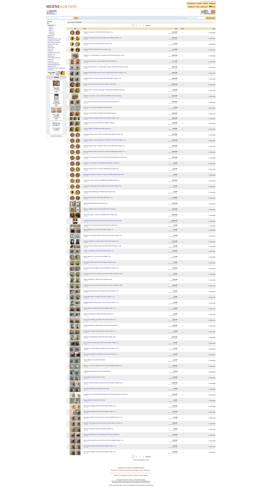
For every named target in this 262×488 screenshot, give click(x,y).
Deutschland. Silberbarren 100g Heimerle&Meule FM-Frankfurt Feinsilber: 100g (101, 241)
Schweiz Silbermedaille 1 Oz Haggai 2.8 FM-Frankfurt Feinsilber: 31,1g (99, 296)
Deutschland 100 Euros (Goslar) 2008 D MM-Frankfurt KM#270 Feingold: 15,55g (101, 118)
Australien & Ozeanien (53, 52)
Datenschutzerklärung (143, 475)
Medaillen (50, 56)
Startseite (116, 475)
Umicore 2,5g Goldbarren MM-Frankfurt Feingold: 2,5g (95, 203)
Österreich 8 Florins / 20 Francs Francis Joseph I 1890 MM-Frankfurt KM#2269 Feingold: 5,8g (104, 89)
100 (138, 460)
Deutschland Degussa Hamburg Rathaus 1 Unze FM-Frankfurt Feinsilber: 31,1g (101, 302)
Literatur (50, 59)
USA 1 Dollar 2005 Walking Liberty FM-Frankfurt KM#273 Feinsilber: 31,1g (100, 446)
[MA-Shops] (208, 12)
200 (140, 460)
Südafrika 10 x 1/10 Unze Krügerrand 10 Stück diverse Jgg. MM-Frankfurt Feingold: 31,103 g (104, 55)
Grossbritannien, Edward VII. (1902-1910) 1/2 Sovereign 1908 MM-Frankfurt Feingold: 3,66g (104, 174)
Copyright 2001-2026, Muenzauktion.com (125, 479)
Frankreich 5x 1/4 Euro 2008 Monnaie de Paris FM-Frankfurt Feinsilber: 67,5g (100, 225)
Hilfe (120, 475)
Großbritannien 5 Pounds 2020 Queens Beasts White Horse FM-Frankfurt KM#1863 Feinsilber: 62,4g (106, 394)
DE (212, 6)
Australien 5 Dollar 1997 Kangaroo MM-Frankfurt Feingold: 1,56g (98, 43)
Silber (50, 28)
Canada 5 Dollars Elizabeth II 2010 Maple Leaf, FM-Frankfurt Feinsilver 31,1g (100, 354)
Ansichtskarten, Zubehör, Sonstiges (55, 68)
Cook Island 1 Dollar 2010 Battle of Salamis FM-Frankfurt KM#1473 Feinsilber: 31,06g (102, 246)
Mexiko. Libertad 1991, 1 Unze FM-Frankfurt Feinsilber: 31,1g (97, 256)
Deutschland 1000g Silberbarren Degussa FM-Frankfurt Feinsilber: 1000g (100, 337)
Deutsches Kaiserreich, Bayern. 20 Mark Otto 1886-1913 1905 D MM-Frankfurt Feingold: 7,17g (104, 145)
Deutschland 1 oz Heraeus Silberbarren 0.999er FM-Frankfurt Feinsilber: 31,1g (101, 348)
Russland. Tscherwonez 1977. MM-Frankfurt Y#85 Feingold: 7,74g (98, 32)
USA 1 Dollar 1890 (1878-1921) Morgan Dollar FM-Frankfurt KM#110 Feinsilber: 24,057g (103, 285)
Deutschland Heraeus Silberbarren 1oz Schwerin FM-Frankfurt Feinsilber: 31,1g (101, 291)
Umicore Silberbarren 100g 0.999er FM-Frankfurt (94, 359)
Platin (50, 30)
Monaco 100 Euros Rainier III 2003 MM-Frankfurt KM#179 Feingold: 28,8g (100, 84)
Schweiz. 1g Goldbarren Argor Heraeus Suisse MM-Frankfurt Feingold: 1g (100, 209)
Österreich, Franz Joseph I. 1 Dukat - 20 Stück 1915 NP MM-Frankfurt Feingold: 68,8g (102, 95)
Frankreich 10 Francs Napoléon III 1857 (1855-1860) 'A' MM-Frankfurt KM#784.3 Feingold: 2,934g (105, 157)
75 (136, 460)
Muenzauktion (136, 481)
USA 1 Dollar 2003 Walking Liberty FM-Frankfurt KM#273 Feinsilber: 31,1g (100, 411)
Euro (49, 45)
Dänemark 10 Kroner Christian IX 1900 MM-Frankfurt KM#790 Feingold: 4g (100, 113)
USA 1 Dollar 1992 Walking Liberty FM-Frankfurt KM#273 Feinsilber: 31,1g (100, 405)
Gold (50, 27)
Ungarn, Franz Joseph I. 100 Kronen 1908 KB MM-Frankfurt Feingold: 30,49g (100, 214)
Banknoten (50, 54)
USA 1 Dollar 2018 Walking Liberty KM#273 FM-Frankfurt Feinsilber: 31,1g (100, 319)
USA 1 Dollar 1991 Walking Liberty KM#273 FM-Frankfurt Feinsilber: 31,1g (100, 331)
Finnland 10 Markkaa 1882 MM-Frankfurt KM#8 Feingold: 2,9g (97, 128)
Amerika (50, 47)
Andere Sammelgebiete (53, 64)
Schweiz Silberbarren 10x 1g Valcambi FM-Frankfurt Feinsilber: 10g (98, 229)
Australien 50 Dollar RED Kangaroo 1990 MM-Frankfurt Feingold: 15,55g (99, 191)
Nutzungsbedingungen (144, 481)
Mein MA (200, 3)
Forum (197, 6)
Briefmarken (50, 66)
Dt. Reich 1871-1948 (52, 40)
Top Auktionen (191, 3)
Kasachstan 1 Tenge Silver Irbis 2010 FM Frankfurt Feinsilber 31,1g (98, 428)
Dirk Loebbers (120, 470)
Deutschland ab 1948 (52, 42)
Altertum (50, 35)
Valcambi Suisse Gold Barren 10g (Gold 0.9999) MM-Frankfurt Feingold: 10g (100, 61)
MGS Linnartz (147, 470)
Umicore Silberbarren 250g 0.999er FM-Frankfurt (94, 377)
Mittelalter (50, 37)
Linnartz (141, 470)
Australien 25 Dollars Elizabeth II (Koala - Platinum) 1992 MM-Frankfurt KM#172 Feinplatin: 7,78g (105, 72)
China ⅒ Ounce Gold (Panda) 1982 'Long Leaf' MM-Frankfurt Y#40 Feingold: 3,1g (101, 101)
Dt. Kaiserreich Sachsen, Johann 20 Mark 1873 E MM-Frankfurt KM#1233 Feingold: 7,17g (103, 134)
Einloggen (190, 6)
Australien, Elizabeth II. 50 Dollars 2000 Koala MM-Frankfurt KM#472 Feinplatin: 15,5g (102, 78)
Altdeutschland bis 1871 (53, 39)
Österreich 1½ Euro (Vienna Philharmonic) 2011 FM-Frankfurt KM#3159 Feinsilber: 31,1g (103, 365)
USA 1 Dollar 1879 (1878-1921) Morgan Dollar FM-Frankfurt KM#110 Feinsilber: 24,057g (103, 273)
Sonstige (51, 33)
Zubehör (50, 61)
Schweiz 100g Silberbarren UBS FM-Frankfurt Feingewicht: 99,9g (98, 279)
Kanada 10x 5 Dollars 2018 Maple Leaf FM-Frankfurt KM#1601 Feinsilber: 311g (101, 268)
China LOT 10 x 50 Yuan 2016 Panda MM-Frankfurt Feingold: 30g (98, 107)
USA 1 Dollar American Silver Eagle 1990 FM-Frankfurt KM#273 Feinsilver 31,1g (101, 342)
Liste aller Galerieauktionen (56, 136)
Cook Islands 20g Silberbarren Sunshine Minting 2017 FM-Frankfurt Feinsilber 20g (101, 434)
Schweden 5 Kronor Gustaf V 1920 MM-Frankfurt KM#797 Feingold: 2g (99, 122)
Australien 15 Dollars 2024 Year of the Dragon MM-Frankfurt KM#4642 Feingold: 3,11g (102, 37)
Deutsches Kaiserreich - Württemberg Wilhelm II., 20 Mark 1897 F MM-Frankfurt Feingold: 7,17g (104, 140)
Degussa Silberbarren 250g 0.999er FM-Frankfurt (94, 400)
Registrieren (212, 3)
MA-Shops (113, 470)
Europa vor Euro (51, 44)
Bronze (50, 32)
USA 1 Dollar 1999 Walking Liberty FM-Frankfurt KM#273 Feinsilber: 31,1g (100, 451)
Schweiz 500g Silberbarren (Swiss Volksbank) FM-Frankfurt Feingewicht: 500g (101, 325)
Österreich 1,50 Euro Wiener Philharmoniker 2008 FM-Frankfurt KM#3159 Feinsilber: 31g (103, 423)
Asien (49, 49)
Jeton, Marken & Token (53, 57)
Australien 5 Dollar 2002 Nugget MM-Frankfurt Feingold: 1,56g (97, 49)
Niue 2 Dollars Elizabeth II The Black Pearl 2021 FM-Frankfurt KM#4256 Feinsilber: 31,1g (103, 417)
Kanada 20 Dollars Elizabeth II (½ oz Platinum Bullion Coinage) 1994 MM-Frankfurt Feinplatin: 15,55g (106, 66)
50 (134, 460)
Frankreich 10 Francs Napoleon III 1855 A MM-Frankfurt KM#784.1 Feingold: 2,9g (101, 163)
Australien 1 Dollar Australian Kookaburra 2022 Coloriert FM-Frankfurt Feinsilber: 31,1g (102, 235)
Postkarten (50, 69)
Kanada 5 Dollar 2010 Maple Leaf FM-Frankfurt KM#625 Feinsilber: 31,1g (100, 308)
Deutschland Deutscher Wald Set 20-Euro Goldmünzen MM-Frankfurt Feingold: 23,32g (102, 220)
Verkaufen (205, 3)
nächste (147, 25)
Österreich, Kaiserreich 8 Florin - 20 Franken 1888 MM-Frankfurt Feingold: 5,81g (101, 168)
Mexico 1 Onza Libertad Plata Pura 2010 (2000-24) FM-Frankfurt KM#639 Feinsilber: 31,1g (103, 440)
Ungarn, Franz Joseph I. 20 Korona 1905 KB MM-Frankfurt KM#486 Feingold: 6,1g (102, 180)
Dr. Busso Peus (127, 470)
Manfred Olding (134, 470)
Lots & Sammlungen (52, 63)
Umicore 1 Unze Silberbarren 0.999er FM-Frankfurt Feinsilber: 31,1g (98, 250)
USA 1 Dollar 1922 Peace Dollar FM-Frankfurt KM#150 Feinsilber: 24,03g (99, 262)
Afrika (49, 51)
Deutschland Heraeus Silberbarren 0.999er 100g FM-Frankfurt (97, 371)
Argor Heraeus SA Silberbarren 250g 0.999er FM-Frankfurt (96, 388)
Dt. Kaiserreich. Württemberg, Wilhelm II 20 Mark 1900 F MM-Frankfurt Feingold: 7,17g (102, 186)
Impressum (203, 6)
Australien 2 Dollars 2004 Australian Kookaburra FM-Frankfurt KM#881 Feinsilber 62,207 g (103, 382)
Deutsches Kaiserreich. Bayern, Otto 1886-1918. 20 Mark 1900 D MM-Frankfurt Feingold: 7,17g (104, 151)
